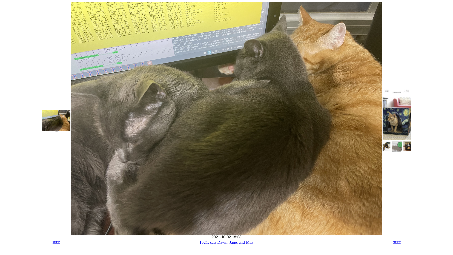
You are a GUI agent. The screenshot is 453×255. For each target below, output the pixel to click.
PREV (56, 242)
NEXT (397, 242)
